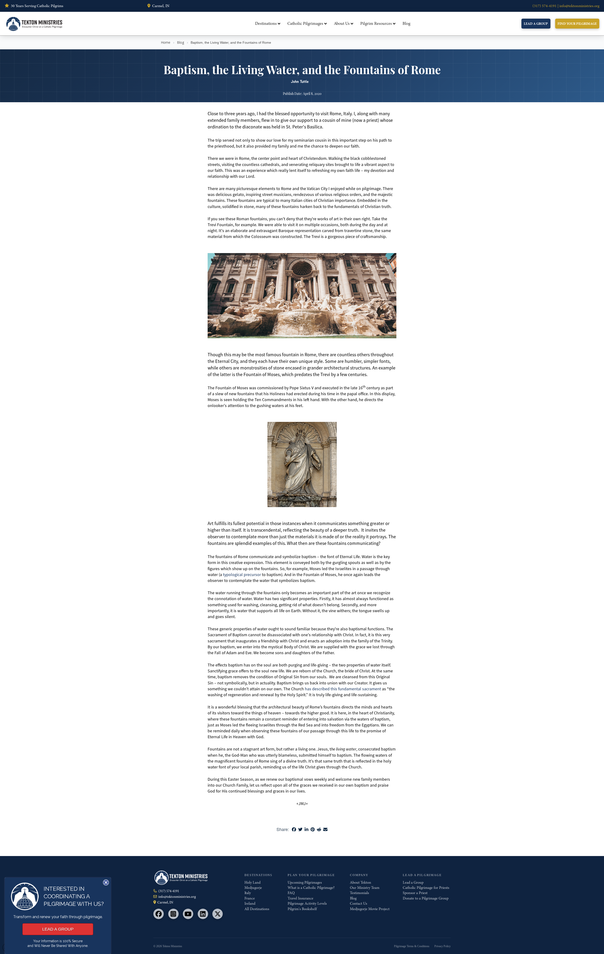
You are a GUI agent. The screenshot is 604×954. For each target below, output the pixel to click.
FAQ (291, 892)
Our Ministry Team (364, 887)
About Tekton (360, 882)
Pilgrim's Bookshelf (302, 909)
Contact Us (358, 903)
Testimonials (359, 892)
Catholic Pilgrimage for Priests (426, 887)
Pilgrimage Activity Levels (307, 903)
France (249, 898)
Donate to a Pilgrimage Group (426, 898)
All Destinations (256, 909)
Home (165, 42)
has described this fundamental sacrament (343, 688)
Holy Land (252, 882)
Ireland (249, 903)
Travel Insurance (300, 898)
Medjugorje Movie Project (370, 909)
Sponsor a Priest (415, 892)
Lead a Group (413, 882)
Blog (180, 42)
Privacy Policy (442, 946)
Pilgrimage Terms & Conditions (411, 946)
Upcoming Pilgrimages (305, 882)
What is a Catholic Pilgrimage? (311, 887)
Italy (247, 892)
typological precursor (242, 574)
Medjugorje (253, 887)
